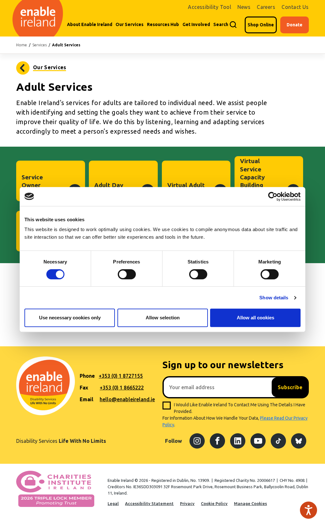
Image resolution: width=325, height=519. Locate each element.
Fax (84, 387)
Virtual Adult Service (186, 189)
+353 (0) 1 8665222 (122, 387)
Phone (87, 376)
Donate (294, 24)
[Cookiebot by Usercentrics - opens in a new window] (273, 196)
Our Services (129, 24)
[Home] (37, 18)
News (243, 7)
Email (86, 399)
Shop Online (261, 24)
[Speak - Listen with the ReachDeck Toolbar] (308, 510)
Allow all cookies (255, 317)
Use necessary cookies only (70, 317)
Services (39, 45)
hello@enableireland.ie (127, 399)
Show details (273, 297)
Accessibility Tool (209, 7)
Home (21, 45)
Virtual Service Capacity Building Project (252, 176)
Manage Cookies (250, 503)
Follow (173, 441)
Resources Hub (163, 24)
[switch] (127, 274)
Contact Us (295, 7)
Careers (266, 7)
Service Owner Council (32, 185)
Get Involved (196, 24)
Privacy (187, 503)
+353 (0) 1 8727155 (121, 376)
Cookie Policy (214, 503)
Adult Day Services (108, 189)
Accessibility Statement (149, 503)
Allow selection (163, 317)
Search (220, 24)
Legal (113, 503)
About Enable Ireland (89, 24)
